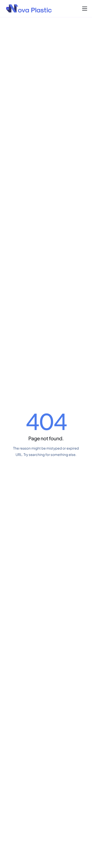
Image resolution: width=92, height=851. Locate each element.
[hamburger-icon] (84, 9)
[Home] (29, 8)
